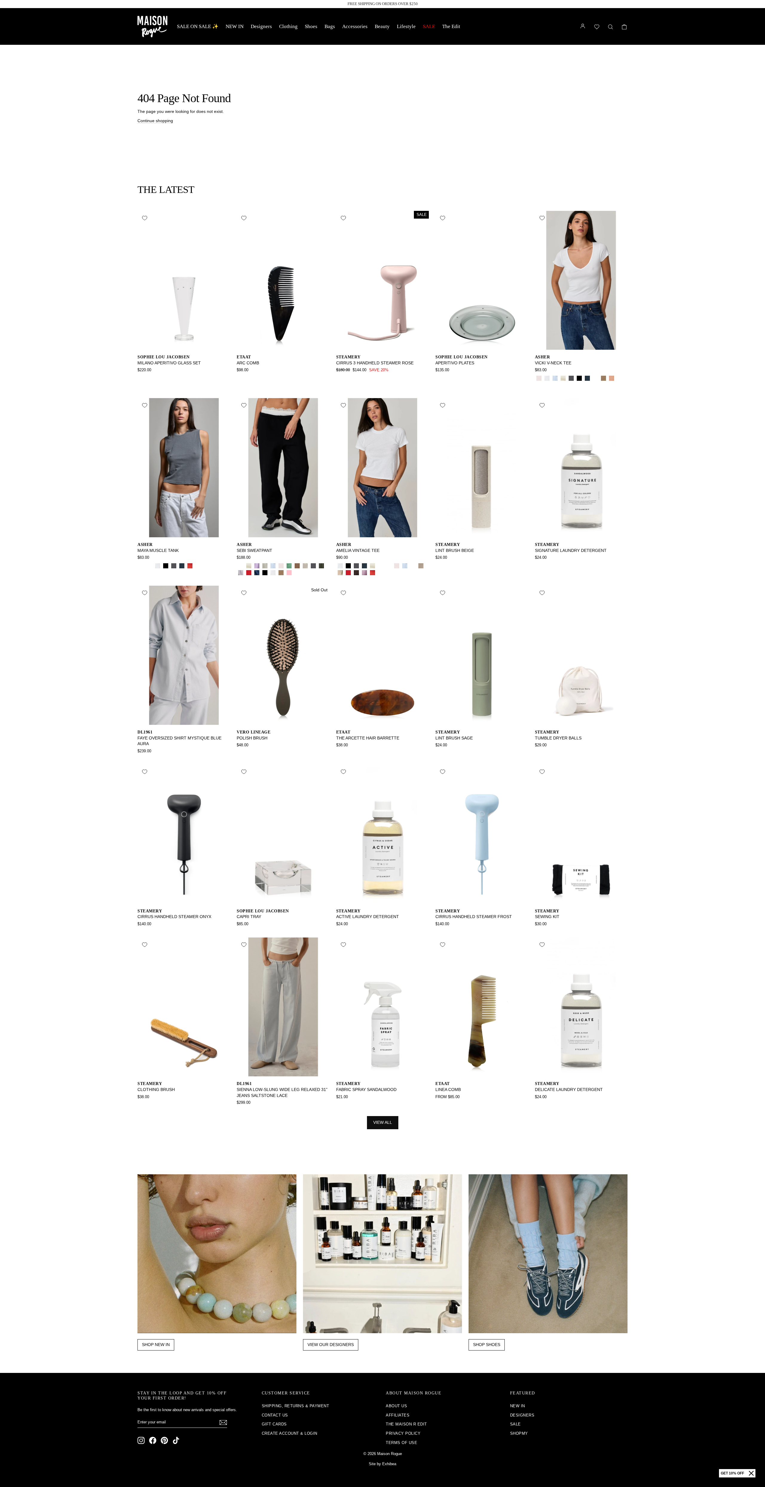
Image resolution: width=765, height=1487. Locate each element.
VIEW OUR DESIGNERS (330, 1344)
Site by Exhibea (382, 1464)
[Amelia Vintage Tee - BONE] (372, 566)
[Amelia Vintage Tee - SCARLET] (372, 573)
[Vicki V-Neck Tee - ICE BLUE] (555, 378)
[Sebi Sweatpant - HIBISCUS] (249, 573)
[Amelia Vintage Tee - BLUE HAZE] (413, 566)
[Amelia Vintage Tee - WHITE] (340, 566)
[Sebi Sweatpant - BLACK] (265, 573)
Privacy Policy (403, 1433)
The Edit (451, 26)
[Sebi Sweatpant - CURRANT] (297, 573)
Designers (261, 26)
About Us (396, 1406)
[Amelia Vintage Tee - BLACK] (348, 566)
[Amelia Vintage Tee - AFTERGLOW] (340, 573)
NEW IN (235, 26)
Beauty (382, 26)
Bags (330, 26)
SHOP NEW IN (156, 1344)
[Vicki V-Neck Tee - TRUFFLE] (539, 385)
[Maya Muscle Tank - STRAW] (141, 566)
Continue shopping (155, 120)
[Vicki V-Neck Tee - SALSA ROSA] (539, 378)
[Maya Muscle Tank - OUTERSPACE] (182, 566)
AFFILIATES (397, 1415)
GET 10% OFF (732, 1473)
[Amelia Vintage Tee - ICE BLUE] (405, 566)
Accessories (355, 26)
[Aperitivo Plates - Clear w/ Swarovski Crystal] (447, 378)
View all (382, 1122)
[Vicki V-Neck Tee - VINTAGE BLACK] (571, 378)
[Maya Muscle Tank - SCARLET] (190, 566)
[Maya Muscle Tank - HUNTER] (149, 566)
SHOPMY (519, 1433)
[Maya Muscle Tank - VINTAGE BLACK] (174, 566)
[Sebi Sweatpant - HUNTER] (241, 566)
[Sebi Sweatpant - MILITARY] (321, 566)
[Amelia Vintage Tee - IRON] (356, 573)
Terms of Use (401, 1442)
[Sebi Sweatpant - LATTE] (297, 566)
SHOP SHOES (486, 1344)
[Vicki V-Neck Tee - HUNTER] (595, 378)
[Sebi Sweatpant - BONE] (249, 566)
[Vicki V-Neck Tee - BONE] (563, 378)
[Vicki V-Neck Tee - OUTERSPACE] (587, 378)
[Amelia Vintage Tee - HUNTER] (380, 566)
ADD (184, 343)
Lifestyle (406, 26)
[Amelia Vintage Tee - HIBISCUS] (348, 573)
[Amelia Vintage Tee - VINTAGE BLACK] (356, 566)
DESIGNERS (522, 1415)
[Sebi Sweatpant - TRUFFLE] (305, 573)
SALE (429, 26)
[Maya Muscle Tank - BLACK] (166, 566)
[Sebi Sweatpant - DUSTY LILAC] (241, 573)
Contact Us (275, 1415)
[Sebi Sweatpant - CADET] (257, 573)
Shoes (311, 26)
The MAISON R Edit (406, 1424)
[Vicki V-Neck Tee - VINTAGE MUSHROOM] (603, 378)
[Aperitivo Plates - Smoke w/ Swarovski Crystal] (439, 378)
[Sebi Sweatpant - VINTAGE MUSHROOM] (281, 573)
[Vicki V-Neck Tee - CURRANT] (619, 378)
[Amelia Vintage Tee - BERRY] (364, 573)
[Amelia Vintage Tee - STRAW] (388, 566)
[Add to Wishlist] (144, 218)
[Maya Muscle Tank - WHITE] (157, 566)
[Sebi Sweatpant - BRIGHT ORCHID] (257, 566)
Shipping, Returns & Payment (295, 1406)
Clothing (288, 26)
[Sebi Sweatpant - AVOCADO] (289, 566)
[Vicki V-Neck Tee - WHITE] (547, 378)
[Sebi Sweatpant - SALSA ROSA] (281, 566)
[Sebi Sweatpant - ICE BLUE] (273, 566)
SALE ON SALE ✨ (197, 26)
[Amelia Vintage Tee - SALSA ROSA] (397, 566)
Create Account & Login (289, 1433)
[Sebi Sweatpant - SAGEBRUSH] (265, 566)
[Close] (751, 1473)
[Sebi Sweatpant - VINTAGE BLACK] (313, 566)
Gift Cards (274, 1424)
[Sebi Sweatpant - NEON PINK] (289, 573)
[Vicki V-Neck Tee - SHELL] (611, 378)
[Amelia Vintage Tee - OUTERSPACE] (364, 566)
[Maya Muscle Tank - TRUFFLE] (198, 566)
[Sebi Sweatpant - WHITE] (273, 573)
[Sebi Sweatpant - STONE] (305, 566)
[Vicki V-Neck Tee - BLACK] (579, 378)
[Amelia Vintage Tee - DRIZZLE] (421, 566)
